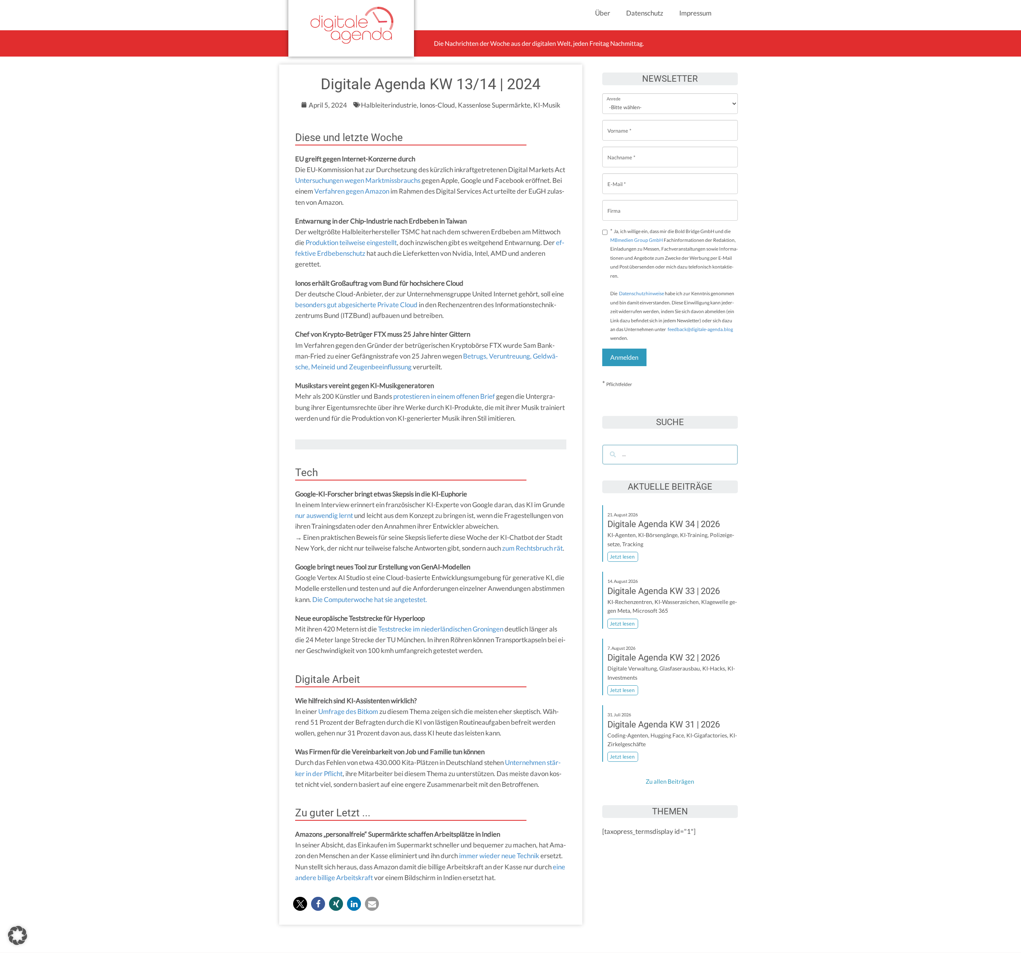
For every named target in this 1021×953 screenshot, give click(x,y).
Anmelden (624, 357)
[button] (300, 904)
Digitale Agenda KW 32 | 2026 (663, 658)
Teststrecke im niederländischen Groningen (440, 629)
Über (602, 13)
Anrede (614, 93)
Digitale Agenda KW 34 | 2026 (663, 524)
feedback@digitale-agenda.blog (700, 329)
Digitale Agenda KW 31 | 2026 (663, 724)
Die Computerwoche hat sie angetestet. (369, 599)
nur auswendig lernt (324, 515)
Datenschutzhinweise (641, 293)
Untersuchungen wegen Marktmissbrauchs (357, 180)
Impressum (695, 13)
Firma (614, 204)
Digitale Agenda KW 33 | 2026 (663, 591)
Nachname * (621, 151)
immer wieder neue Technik (499, 855)
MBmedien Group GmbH (636, 240)
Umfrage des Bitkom (348, 711)
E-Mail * (616, 177)
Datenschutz (644, 13)
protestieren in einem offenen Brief (444, 396)
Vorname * (619, 124)
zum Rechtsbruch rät (532, 548)
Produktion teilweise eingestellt (351, 242)
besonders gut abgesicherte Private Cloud (356, 304)
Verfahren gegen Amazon (351, 191)
